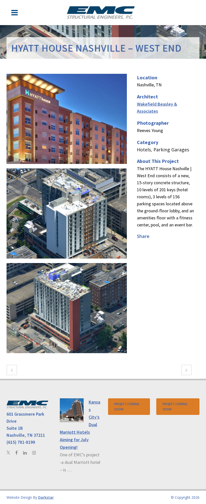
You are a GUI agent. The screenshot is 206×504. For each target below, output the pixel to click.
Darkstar (46, 497)
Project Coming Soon (126, 406)
